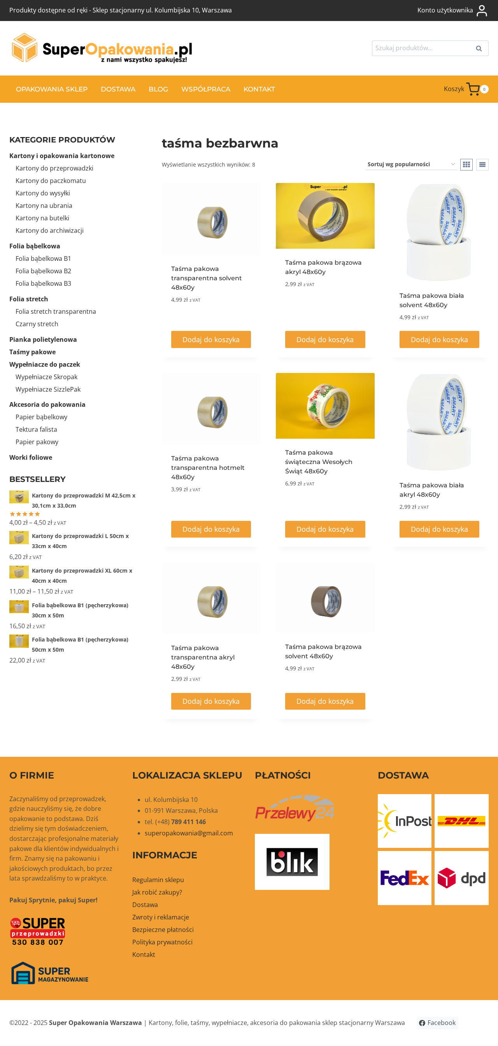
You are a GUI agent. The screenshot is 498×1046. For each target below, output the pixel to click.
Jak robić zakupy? (157, 892)
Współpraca (205, 89)
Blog (158, 89)
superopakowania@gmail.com (189, 833)
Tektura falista (36, 429)
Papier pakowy (37, 442)
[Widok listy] (482, 165)
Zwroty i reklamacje (160, 917)
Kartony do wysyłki (43, 193)
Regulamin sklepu (158, 879)
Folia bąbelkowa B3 (43, 283)
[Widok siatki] (466, 165)
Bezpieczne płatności (163, 929)
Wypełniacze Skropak (46, 377)
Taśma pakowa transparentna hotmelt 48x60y (208, 468)
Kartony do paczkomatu (51, 180)
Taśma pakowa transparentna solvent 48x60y (206, 278)
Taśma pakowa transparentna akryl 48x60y (203, 657)
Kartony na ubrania (44, 205)
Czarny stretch (37, 324)
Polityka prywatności (162, 942)
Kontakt (259, 89)
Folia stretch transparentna (56, 311)
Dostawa (118, 89)
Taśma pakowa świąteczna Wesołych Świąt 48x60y (318, 462)
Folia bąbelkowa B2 (43, 271)
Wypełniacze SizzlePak (48, 389)
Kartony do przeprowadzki (54, 168)
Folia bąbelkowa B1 (43, 258)
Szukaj (481, 49)
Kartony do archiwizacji (50, 230)
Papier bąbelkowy (41, 417)
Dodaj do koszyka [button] (211, 339)
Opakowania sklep (52, 89)
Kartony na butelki (42, 218)
